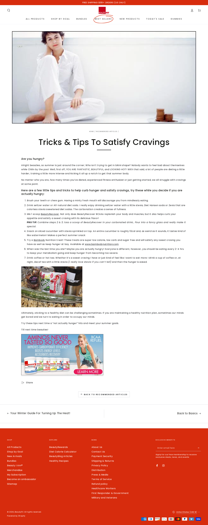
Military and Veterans (104, 497)
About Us (97, 447)
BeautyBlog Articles (60, 456)
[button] (8, 10)
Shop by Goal (15, 451)
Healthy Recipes (58, 461)
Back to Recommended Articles (106, 394)
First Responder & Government (110, 493)
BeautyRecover (50, 214)
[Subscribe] (199, 448)
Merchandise (14, 470)
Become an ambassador (21, 479)
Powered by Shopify (16, 516)
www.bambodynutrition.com (102, 244)
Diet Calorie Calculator (63, 451)
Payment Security (102, 456)
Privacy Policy (100, 465)
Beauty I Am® (14, 465)
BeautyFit (19, 512)
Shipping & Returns (103, 461)
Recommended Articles (106, 131)
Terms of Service (102, 479)
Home (91, 131)
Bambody (39, 240)
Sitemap (12, 484)
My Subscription (16, 474)
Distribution (98, 470)
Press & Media (100, 474)
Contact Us (98, 451)
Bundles (11, 461)
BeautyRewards (58, 447)
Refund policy (100, 484)
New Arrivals (14, 456)
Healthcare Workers (104, 488)
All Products (14, 447)
